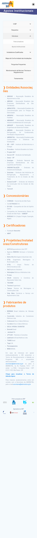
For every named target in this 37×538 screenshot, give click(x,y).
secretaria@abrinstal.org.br (14, 364)
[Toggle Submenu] (30, 24)
